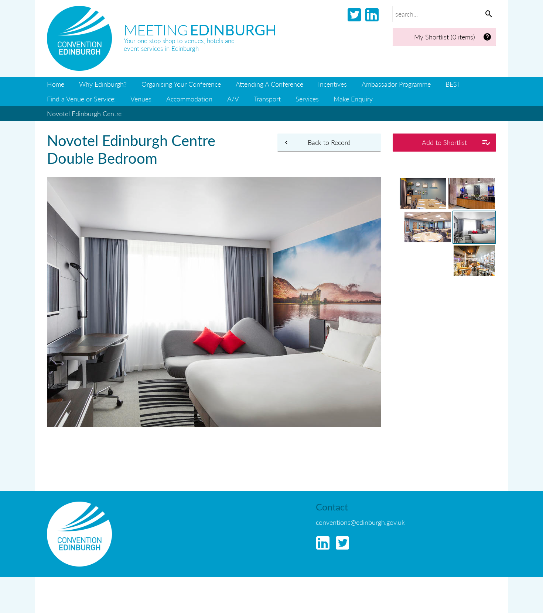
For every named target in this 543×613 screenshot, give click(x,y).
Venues (140, 98)
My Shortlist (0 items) (444, 36)
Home (55, 84)
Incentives (332, 84)
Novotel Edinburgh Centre (84, 113)
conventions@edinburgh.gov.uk (360, 522)
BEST (453, 84)
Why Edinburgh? (103, 84)
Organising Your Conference (181, 84)
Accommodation (189, 98)
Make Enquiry (353, 98)
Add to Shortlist (444, 142)
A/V (233, 98)
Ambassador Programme (396, 84)
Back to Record (329, 142)
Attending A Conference (269, 84)
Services (307, 98)
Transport (267, 98)
